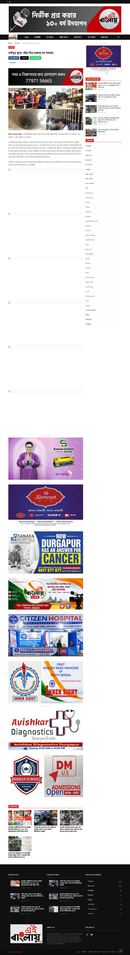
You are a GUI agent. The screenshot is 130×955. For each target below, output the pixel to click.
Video (87, 294)
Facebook (14, 58)
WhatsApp (36, 58)
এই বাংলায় (49, 37)
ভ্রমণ (87, 181)
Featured (88, 205)
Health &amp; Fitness (92, 214)
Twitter (24, 58)
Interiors (88, 219)
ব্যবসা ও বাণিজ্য (90, 177)
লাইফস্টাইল (89, 313)
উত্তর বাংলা (77, 37)
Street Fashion (90, 271)
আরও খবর (104, 37)
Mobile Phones (90, 233)
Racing (88, 252)
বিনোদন (88, 308)
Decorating (89, 191)
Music (87, 238)
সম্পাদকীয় (88, 139)
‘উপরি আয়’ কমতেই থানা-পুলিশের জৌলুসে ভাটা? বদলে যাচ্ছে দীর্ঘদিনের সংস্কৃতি (109, 89)
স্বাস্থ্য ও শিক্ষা (89, 172)
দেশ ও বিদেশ (91, 37)
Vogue (88, 299)
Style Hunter (89, 275)
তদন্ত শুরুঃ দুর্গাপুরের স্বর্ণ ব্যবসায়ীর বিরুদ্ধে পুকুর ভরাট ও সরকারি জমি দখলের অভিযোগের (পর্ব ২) (108, 113)
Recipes (88, 257)
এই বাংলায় (17, 43)
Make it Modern (90, 228)
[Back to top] (121, 951)
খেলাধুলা (88, 163)
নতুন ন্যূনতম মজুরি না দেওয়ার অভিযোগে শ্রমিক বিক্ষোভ (108, 124)
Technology (89, 280)
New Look (89, 242)
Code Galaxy (17, 952)
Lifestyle (88, 224)
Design (88, 196)
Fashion (88, 200)
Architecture (89, 186)
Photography (90, 247)
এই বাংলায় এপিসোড (91, 303)
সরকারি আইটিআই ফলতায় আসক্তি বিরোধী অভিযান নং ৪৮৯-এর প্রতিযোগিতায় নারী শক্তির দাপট (109, 79)
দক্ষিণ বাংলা (63, 37)
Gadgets (88, 210)
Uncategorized (90, 289)
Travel (87, 285)
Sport (87, 266)
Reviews (88, 261)
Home (10, 43)
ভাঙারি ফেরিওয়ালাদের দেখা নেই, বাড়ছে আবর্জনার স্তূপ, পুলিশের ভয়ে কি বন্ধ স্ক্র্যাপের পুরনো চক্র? (109, 101)
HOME (26, 37)
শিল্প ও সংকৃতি (89, 167)
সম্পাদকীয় (37, 37)
